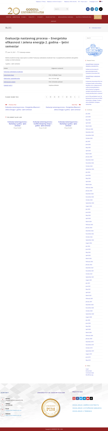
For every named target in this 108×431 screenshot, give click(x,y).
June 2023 (88, 212)
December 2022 (89, 231)
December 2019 (89, 341)
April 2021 (88, 292)
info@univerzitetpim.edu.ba (13, 410)
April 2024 (88, 181)
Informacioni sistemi (9, 82)
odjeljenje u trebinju (82, 411)
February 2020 (89, 335)
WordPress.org (89, 375)
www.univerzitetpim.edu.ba (13, 415)
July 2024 (88, 172)
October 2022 (89, 237)
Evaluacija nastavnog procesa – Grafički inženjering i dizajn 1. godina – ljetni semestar (43, 124)
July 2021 (88, 283)
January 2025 (89, 156)
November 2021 (90, 271)
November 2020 (90, 308)
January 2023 (89, 227)
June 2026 (88, 116)
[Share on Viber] (62, 97)
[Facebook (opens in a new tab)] (88, 9)
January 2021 (89, 301)
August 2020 (89, 317)
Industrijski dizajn (9, 75)
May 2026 (88, 120)
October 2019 (89, 348)
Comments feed (90, 373)
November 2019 (90, 344)
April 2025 (88, 150)
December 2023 (89, 194)
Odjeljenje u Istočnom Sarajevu (54, 1)
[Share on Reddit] (70, 97)
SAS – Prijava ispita (82, 1)
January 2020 (89, 338)
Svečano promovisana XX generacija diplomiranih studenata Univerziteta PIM (92, 71)
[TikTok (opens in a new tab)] (101, 9)
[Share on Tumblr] (75, 97)
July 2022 (88, 246)
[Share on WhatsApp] (79, 97)
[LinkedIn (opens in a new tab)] (96, 9)
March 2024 (89, 184)
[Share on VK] (66, 97)
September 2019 (90, 351)
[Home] (89, 28)
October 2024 (89, 166)
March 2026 (89, 126)
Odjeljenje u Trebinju (41, 1)
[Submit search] (67, 9)
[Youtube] (87, 398)
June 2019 (88, 357)
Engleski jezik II (8, 85)
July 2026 (88, 113)
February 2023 (89, 224)
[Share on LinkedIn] (58, 97)
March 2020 (89, 332)
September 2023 (90, 203)
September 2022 (90, 240)
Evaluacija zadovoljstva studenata (13, 71)
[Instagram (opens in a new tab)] (92, 9)
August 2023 (89, 206)
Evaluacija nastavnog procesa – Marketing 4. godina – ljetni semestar (68, 124)
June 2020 (88, 323)
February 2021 (89, 298)
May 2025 (88, 147)
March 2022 (89, 258)
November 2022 (90, 234)
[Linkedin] (84, 398)
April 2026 (88, 123)
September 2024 (90, 169)
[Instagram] (74, 398)
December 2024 (89, 160)
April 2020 (88, 329)
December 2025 (89, 132)
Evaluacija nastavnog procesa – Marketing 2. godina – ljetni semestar (18, 124)
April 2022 (88, 255)
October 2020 (89, 311)
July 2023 (88, 209)
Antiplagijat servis (94, 1)
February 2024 (89, 187)
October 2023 (89, 200)
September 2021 (90, 277)
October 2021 (89, 274)
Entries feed (89, 371)
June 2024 (88, 175)
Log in (87, 369)
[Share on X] (46, 97)
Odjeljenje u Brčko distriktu (70, 1)
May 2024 (88, 178)
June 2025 (88, 144)
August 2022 (89, 243)
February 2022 (89, 261)
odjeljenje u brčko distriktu (85, 405)
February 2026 (89, 129)
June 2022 (88, 249)
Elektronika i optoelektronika (12, 78)
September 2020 (90, 314)
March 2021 (89, 295)
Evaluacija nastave (25, 52)
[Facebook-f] (77, 398)
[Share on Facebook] (50, 97)
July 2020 (88, 320)
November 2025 (90, 135)
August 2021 (89, 280)
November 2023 (90, 197)
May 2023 (88, 215)
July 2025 (88, 141)
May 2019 (88, 360)
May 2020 (88, 326)
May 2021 (88, 289)
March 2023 (89, 221)
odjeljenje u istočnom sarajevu (87, 408)
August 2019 (89, 354)
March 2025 (89, 153)
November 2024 (90, 163)
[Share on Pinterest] (54, 97)
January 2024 (89, 190)
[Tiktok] (91, 398)
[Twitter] (80, 398)
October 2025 (89, 138)
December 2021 (89, 268)
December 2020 (89, 304)
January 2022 (89, 264)
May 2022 (88, 252)
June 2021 (88, 286)
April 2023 (88, 218)
